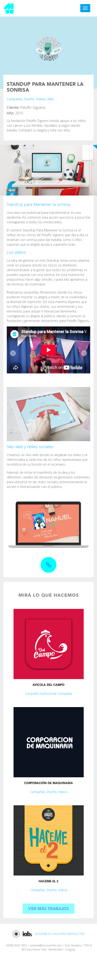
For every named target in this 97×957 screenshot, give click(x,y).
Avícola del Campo (48, 685)
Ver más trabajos (48, 909)
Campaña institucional (40, 693)
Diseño (29, 99)
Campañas (15, 99)
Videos (41, 99)
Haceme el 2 (48, 881)
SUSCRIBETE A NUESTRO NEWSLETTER (59, 934)
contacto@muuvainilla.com (46, 945)
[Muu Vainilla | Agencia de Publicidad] (9, 7)
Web (50, 99)
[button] (13, 353)
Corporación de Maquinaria (48, 783)
